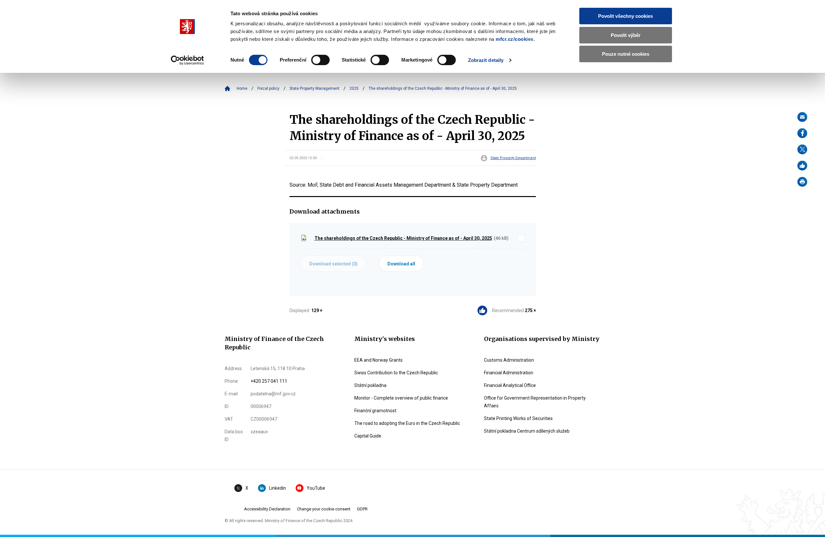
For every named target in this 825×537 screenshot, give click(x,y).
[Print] (802, 182)
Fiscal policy (268, 88)
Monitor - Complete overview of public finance (401, 398)
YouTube (316, 488)
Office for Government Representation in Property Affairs (535, 401)
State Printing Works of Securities (518, 418)
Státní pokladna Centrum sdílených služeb (527, 431)
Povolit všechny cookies (625, 16)
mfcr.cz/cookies (515, 39)
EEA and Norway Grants (378, 360)
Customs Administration (509, 360)
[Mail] (802, 117)
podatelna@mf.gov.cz (273, 393)
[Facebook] (802, 133)
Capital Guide (367, 435)
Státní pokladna (370, 385)
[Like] (802, 165)
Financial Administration (508, 372)
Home (242, 88)
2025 (354, 88)
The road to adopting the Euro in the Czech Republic (407, 423)
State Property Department (513, 158)
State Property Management (314, 88)
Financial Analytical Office (510, 385)
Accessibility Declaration (267, 509)
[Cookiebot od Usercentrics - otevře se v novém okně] (187, 60)
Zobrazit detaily (486, 60)
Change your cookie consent (323, 509)
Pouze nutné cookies (625, 54)
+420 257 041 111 (269, 381)
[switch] (320, 60)
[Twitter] (802, 149)
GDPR (362, 509)
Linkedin (277, 488)
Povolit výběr (626, 35)
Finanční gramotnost (375, 410)
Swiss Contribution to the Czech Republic (396, 372)
